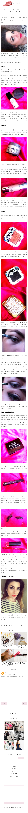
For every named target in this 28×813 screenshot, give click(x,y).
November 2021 (14, 776)
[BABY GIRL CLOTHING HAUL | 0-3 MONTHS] (9, 749)
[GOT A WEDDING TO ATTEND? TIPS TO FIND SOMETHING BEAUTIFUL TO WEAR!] (19, 749)
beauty (5, 625)
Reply (2, 678)
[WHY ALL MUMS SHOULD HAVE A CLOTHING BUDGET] (9, 740)
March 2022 (14, 773)
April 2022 (14, 771)
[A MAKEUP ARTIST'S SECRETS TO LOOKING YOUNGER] (19, 740)
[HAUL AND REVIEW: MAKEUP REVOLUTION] (9, 730)
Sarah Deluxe (12, 811)
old (24, 703)
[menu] (26, 3)
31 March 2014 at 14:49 (10, 674)
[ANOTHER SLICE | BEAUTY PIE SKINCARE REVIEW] (19, 730)
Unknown (7, 673)
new (4, 703)
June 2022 (14, 768)
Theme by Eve (19, 811)
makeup (10, 625)
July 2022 (14, 766)
